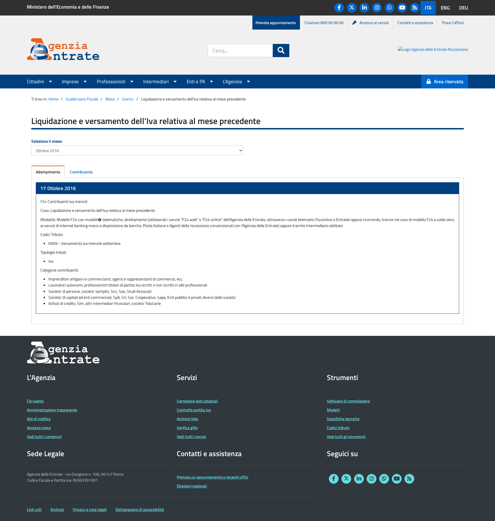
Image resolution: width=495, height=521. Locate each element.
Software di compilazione (348, 401)
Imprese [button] (71, 81)
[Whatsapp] (389, 8)
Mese (110, 99)
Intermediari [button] (156, 81)
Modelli (333, 410)
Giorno (127, 99)
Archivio (57, 509)
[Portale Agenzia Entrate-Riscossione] (433, 50)
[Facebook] (339, 8)
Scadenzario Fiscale (82, 99)
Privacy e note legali (90, 509)
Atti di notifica (38, 419)
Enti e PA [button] (196, 81)
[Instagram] (377, 8)
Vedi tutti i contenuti (44, 436)
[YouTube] (402, 8)
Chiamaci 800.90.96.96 (324, 23)
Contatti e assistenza (415, 23)
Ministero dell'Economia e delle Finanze (68, 7)
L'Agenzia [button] (233, 81)
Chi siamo (35, 401)
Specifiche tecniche (343, 419)
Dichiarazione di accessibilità (139, 509)
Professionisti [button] (112, 81)
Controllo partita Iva (194, 410)
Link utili (34, 509)
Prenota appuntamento (276, 23)
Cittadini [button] (36, 81)
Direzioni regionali (192, 486)
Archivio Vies (187, 419)
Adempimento (48, 172)
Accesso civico (39, 428)
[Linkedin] (364, 8)
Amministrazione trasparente (52, 410)
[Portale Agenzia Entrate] (63, 50)
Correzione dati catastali (197, 401)
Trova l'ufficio (453, 23)
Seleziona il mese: (46, 141)
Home (53, 99)
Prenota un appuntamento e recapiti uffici (212, 477)
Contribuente (81, 172)
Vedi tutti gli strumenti (346, 436)
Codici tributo (338, 428)
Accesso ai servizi (374, 23)
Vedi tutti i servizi (191, 436)
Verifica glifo (187, 428)
